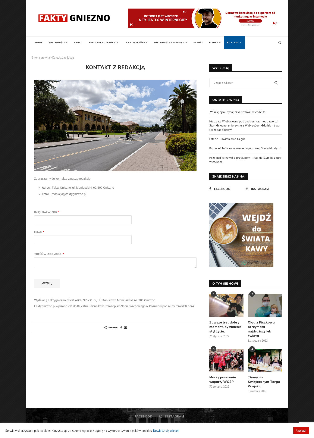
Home (39, 42)
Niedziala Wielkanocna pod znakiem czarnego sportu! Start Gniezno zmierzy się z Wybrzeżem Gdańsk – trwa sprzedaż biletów (244, 125)
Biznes (213, 42)
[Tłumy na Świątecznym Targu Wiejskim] (265, 360)
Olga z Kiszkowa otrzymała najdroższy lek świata (261, 329)
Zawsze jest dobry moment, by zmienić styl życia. (225, 326)
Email (39, 232)
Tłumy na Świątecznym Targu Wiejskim (264, 381)
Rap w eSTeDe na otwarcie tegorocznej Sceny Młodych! (245, 148)
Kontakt (233, 42)
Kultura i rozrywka (102, 42)
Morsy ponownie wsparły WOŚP (222, 379)
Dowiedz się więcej (166, 431)
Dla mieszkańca (135, 42)
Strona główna (41, 57)
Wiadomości (57, 42)
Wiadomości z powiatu (169, 42)
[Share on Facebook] (121, 327)
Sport (78, 42)
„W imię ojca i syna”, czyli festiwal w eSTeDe (237, 112)
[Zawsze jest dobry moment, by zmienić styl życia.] (226, 305)
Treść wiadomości (49, 254)
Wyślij (47, 283)
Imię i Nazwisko (46, 212)
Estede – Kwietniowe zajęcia (227, 139)
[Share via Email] (125, 327)
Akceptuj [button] (301, 430)
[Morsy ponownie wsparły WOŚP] (226, 360)
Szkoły (198, 42)
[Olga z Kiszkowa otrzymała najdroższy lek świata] (265, 305)
